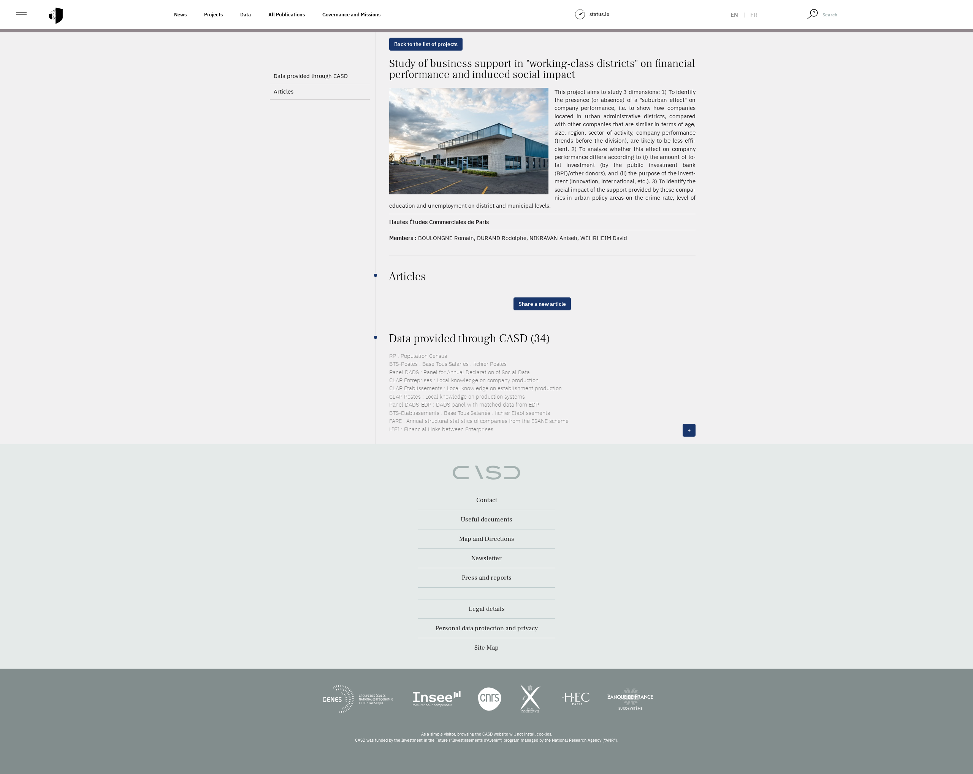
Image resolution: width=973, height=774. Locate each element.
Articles (283, 91)
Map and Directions (486, 539)
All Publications (286, 14)
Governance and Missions (351, 14)
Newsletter (486, 558)
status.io (599, 14)
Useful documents (486, 519)
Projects (213, 14)
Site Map (486, 648)
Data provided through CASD (311, 75)
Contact (486, 500)
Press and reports (487, 578)
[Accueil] (55, 16)
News (180, 14)
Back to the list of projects (426, 44)
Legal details (487, 609)
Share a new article (542, 303)
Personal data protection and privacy (487, 628)
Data (245, 14)
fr (753, 14)
